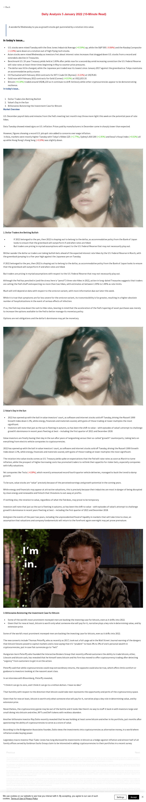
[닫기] (142, 797)
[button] (74, 443)
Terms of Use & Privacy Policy (24, 798)
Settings (120, 797)
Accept (134, 797)
